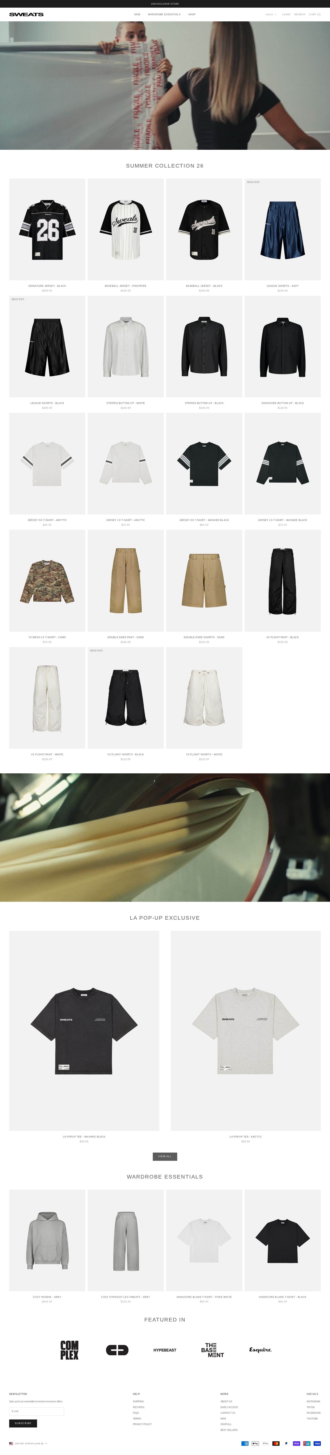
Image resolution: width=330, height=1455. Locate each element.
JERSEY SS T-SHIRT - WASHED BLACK (204, 520)
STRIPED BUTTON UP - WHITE (126, 403)
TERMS (137, 1418)
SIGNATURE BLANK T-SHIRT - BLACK (282, 1297)
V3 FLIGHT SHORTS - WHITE (204, 754)
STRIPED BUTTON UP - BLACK (204, 403)
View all (165, 1156)
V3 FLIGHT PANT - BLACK (282, 637)
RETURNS (138, 1407)
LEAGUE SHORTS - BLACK (47, 403)
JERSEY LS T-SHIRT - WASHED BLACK (282, 520)
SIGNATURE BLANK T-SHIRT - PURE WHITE (204, 1297)
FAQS (136, 1413)
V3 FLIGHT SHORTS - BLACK (126, 754)
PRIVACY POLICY (142, 1424)
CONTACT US (228, 1413)
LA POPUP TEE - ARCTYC (246, 1136)
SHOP (192, 14)
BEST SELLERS (229, 1430)
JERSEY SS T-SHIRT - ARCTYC (47, 520)
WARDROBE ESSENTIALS (164, 14)
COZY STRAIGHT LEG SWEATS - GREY (125, 1297)
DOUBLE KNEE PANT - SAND (126, 637)
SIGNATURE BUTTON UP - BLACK (282, 403)
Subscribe (23, 1423)
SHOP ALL (226, 1424)
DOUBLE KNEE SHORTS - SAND (204, 637)
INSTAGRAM (313, 1401)
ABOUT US (226, 1401)
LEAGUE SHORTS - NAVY (283, 286)
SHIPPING (138, 1401)
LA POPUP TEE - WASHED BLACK (84, 1136)
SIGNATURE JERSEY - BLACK (47, 286)
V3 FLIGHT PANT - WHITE (47, 754)
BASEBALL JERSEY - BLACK (204, 286)
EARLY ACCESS (229, 1407)
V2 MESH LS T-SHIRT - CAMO (47, 637)
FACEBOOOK (314, 1413)
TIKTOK (311, 1407)
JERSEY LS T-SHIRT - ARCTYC (125, 520)
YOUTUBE (312, 1418)
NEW (137, 14)
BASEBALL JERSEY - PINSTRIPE (125, 286)
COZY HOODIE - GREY (47, 1297)
